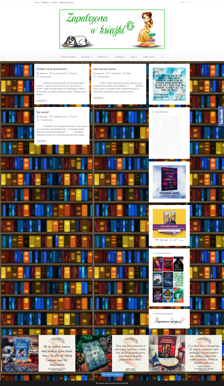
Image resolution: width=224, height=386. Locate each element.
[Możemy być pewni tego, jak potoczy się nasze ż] (167, 353)
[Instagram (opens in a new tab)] (185, 2)
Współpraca (45, 2)
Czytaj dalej (42, 100)
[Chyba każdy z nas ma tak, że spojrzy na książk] (93, 353)
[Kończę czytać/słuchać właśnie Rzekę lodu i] (130, 353)
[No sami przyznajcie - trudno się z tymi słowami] (57, 353)
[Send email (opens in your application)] (188, 2)
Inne (74, 73)
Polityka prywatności (66, 2)
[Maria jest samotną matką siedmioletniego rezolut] (20, 353)
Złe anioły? (43, 112)
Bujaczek (43, 73)
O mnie (36, 2)
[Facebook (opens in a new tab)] (182, 2)
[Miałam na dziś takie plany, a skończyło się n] (203, 353)
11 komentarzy (46, 120)
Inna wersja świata (104, 68)
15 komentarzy (102, 76)
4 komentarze (45, 76)
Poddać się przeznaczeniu (52, 68)
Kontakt (54, 2)
